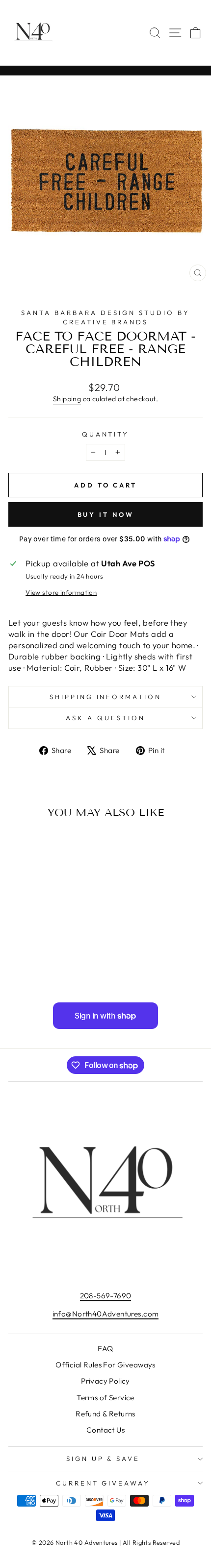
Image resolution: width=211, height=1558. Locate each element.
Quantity (106, 434)
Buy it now (106, 514)
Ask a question (105, 718)
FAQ (105, 1348)
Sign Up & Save (103, 1458)
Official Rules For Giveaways (105, 1364)
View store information (61, 592)
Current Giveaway (103, 1483)
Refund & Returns (105, 1413)
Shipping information (106, 697)
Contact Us (105, 1430)
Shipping (67, 398)
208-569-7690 (106, 1295)
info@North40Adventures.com (106, 1313)
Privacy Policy (105, 1381)
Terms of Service (105, 1397)
